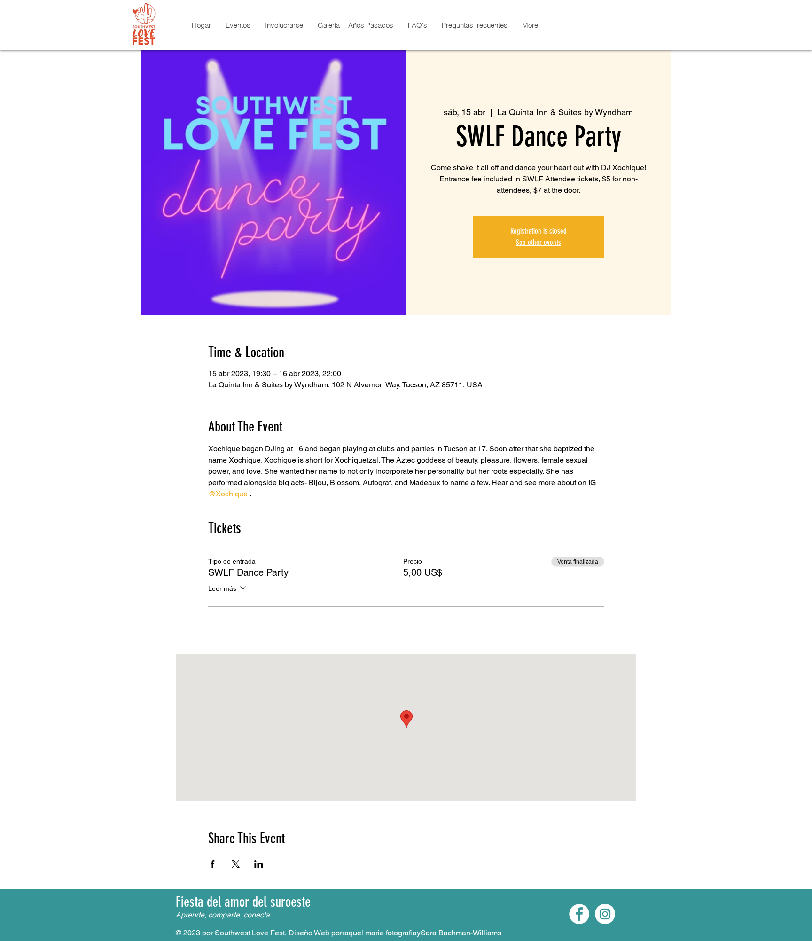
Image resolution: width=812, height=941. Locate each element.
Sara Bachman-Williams (461, 932)
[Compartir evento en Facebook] (212, 864)
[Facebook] (579, 914)
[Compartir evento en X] (235, 864)
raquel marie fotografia (379, 932)
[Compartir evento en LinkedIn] (258, 864)
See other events (538, 242)
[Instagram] (605, 914)
